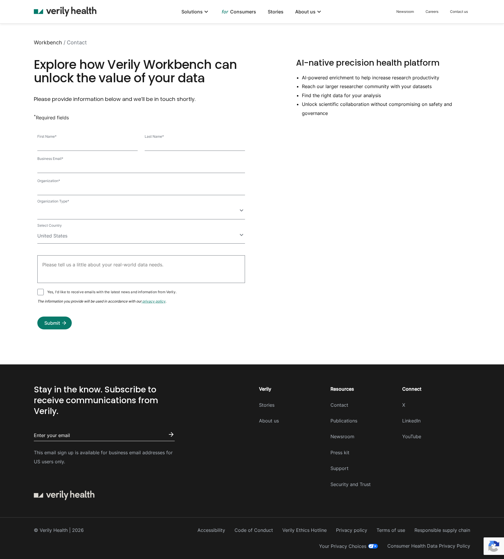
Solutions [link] (192, 12)
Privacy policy (351, 530)
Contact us (459, 11)
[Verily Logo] (65, 12)
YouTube (411, 436)
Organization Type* (53, 201)
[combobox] (141, 212)
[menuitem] (195, 12)
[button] (54, 323)
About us (269, 421)
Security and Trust (350, 484)
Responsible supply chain (442, 530)
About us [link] (305, 12)
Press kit (339, 452)
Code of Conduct (254, 530)
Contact (339, 405)
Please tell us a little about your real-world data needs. (86, 265)
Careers (432, 11)
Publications (343, 421)
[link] (238, 12)
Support (339, 468)
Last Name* (154, 136)
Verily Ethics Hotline (304, 530)
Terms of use (391, 530)
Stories (266, 405)
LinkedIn (411, 421)
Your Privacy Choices (342, 546)
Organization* (48, 181)
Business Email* (50, 158)
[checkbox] (40, 292)
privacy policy (153, 301)
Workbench (48, 42)
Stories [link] (276, 12)
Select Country (49, 225)
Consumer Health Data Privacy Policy (428, 546)
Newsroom (405, 11)
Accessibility (211, 530)
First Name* (47, 136)
